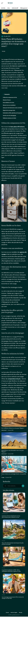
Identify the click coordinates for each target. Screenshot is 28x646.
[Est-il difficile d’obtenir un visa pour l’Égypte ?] (14, 418)
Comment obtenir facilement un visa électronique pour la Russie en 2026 (11, 516)
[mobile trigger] (2, 3)
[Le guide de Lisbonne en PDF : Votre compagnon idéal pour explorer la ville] (14, 556)
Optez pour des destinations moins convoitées (12, 107)
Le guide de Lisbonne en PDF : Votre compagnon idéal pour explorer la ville (11, 570)
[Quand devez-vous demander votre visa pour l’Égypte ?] (14, 440)
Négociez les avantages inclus (9, 110)
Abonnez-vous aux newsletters (9, 105)
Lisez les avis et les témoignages (9, 115)
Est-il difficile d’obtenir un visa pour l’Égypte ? (12, 428)
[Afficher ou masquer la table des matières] (17, 94)
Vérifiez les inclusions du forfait (9, 118)
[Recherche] (26, 3)
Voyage (3, 51)
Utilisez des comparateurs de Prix (10, 97)
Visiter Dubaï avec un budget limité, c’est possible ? (13, 474)
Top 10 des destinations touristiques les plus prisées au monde (13, 543)
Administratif (3, 430)
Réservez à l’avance (7, 100)
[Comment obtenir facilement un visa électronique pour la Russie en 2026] (14, 502)
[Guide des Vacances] (10, 3)
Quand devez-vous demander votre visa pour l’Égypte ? (12, 451)
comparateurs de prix (14, 379)
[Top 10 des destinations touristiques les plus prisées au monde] (14, 529)
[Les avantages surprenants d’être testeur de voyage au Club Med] (14, 583)
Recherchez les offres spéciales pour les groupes (12, 113)
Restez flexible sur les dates (8, 102)
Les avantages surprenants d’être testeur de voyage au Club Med (13, 597)
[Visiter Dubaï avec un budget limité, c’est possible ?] (14, 464)
